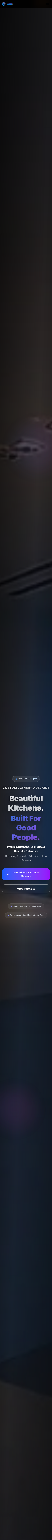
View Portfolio (26, 888)
